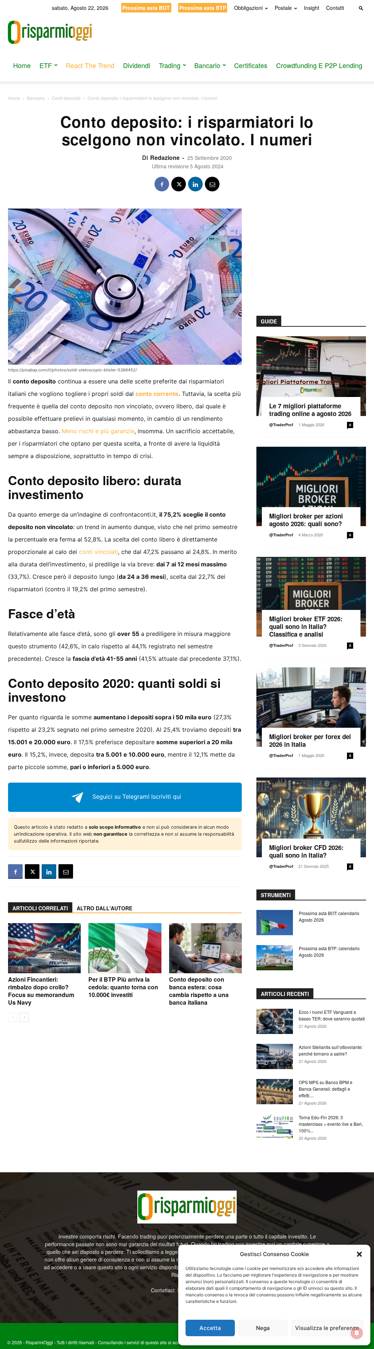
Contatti (335, 7)
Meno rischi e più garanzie (98, 431)
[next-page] (24, 1017)
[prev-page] (12, 1017)
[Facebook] (161, 184)
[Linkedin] (195, 184)
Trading (169, 65)
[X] (178, 184)
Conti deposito (66, 98)
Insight (311, 7)
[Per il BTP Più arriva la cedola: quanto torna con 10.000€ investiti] (124, 948)
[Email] (212, 184)
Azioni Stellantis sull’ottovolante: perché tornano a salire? (331, 1050)
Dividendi (136, 65)
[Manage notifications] (357, 1333)
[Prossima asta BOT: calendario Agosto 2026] (274, 922)
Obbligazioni (248, 7)
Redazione (165, 157)
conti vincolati (98, 551)
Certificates (250, 65)
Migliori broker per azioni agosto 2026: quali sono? (306, 520)
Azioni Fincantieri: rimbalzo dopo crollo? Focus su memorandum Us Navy (41, 991)
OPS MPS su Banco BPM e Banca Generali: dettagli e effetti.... (325, 1088)
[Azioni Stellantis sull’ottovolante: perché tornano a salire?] (274, 1056)
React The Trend (90, 65)
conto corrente (157, 393)
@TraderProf (281, 424)
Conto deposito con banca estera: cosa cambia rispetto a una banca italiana (199, 991)
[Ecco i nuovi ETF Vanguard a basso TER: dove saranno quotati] (274, 1021)
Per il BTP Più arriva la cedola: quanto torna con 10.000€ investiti (123, 987)
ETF (45, 65)
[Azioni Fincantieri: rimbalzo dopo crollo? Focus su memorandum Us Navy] (44, 948)
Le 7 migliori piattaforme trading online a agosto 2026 (310, 409)
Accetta (210, 1327)
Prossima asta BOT (146, 7)
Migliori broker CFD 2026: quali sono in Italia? (306, 851)
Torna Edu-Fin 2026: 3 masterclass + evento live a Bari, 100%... (331, 1123)
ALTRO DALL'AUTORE (104, 908)
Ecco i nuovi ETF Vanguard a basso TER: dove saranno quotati (332, 1015)
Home (22, 65)
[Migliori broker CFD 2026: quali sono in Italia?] (311, 817)
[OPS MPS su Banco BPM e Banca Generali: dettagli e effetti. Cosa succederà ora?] (274, 1091)
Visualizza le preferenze (327, 1327)
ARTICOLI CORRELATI (40, 908)
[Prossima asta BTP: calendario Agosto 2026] (274, 957)
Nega (263, 1327)
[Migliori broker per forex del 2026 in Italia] (311, 707)
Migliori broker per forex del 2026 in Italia (310, 740)
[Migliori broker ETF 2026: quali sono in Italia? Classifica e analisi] (311, 597)
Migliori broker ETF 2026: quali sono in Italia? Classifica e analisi (306, 626)
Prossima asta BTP (202, 7)
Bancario (207, 65)
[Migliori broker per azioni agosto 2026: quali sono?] (311, 487)
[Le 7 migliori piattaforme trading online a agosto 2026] (311, 376)
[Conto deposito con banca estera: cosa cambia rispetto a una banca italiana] (205, 948)
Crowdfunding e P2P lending (319, 65)
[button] (359, 1254)
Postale (283, 7)
